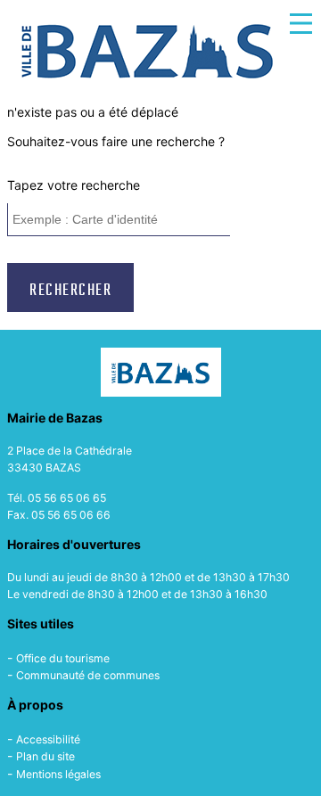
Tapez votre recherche (73, 185)
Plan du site (45, 756)
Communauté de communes (88, 675)
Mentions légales (58, 774)
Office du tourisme (63, 658)
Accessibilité (48, 739)
